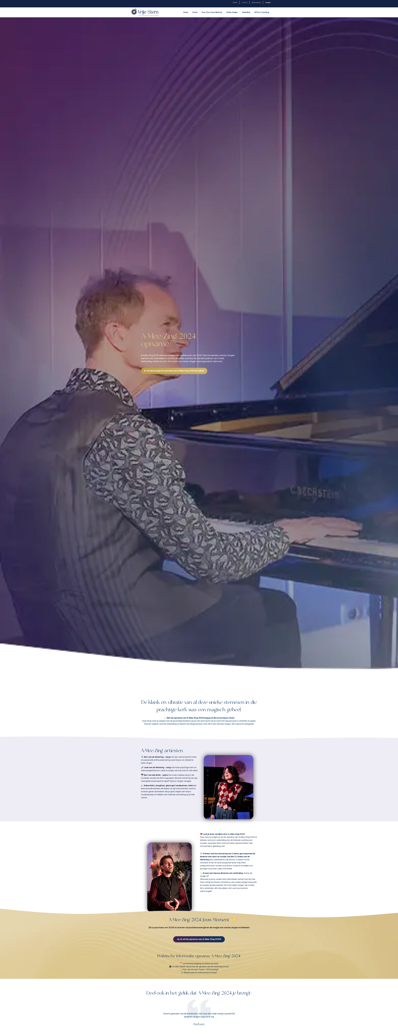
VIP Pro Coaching (261, 12)
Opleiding (246, 12)
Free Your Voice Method (212, 12)
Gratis (195, 12)
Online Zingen (232, 12)
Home (185, 12)
